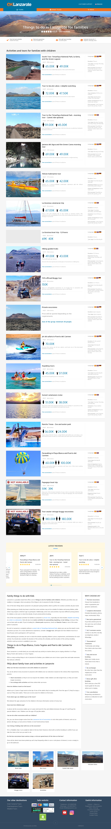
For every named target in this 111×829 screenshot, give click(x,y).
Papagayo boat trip (50, 482)
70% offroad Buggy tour (52, 278)
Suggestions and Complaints (93, 806)
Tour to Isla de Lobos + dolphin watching (59, 86)
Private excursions (49, 307)
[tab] (51, 585)
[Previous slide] (9, 567)
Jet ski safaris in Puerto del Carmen (56, 336)
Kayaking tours (48, 366)
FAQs (90, 808)
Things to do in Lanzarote (19, 13)
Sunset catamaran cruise (52, 395)
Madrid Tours (12, 809)
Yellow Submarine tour (51, 174)
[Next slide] (102, 567)
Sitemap (95, 808)
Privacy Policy (93, 813)
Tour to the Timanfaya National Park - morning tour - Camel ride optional (61, 116)
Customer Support (85, 4)
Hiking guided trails (50, 249)
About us (96, 804)
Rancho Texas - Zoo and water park (56, 424)
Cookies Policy (93, 815)
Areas (91, 10)
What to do (56, 10)
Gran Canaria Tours (14, 804)
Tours (20, 10)
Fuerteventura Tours (14, 806)
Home (8, 13)
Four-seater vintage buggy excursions (57, 511)
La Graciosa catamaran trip (53, 203)
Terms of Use (94, 811)
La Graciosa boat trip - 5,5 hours (55, 232)
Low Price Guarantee (93, 810)
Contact (90, 804)
